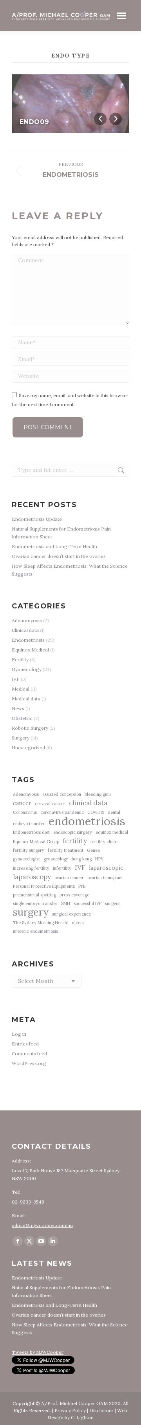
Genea (93, 850)
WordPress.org (29, 1063)
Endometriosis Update (37, 519)
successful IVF (87, 903)
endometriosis (87, 821)
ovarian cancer (69, 877)
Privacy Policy (70, 1410)
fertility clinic (103, 841)
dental (114, 812)
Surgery (20, 738)
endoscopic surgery (72, 832)
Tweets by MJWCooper (37, 1352)
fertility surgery (28, 850)
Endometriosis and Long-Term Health (54, 546)
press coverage (74, 895)
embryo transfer (29, 823)
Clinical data (25, 630)
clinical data (88, 803)
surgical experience (71, 914)
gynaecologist (26, 859)
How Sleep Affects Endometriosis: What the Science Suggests (70, 570)
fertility (75, 841)
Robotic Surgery (30, 728)
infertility (62, 868)
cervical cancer (50, 803)
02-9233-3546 (28, 1202)
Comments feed (29, 1053)
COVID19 (95, 812)
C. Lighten (82, 1417)
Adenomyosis (27, 620)
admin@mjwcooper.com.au (42, 1225)
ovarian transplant (105, 877)
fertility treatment (65, 850)
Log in (19, 1034)
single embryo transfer (35, 903)
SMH (65, 903)
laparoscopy (32, 877)
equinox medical (112, 832)
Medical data (26, 699)
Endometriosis (28, 640)
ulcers (78, 922)
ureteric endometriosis (35, 931)
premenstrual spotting (34, 895)
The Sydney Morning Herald (41, 922)
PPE (81, 886)
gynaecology (55, 859)
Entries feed (25, 1044)
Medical (20, 689)
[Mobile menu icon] (121, 15)
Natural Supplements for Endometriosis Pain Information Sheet (61, 533)
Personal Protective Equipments (44, 886)
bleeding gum (98, 794)
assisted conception (61, 794)
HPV (99, 859)
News (18, 708)
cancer (22, 803)
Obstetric (22, 718)
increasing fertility (31, 868)
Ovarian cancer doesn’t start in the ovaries (59, 556)
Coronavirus (25, 812)
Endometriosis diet (31, 832)
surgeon (113, 903)
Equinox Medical (30, 650)
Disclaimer (101, 1410)
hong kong (82, 859)
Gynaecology (27, 669)
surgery (31, 912)
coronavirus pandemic (62, 812)
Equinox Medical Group (36, 841)
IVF (16, 679)
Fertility (20, 659)
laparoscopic (106, 867)
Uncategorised (28, 747)
